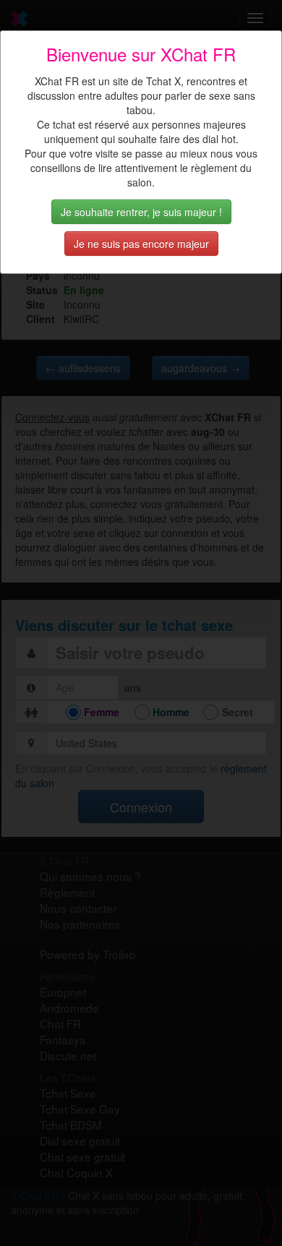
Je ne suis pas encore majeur (141, 243)
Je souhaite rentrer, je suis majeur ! (141, 212)
